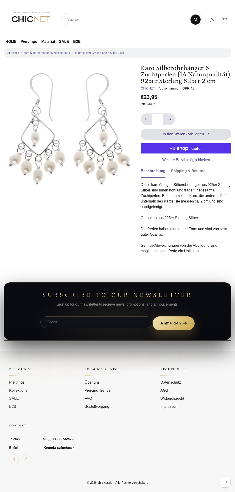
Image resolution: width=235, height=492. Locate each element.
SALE (64, 41)
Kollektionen (19, 390)
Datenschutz (170, 382)
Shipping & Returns (188, 171)
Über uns (92, 382)
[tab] (156, 172)
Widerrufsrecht (172, 398)
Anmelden (170, 323)
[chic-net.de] (31, 18)
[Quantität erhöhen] (169, 119)
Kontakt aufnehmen (59, 447)
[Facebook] (14, 459)
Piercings (29, 41)
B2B (77, 41)
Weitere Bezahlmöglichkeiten (186, 160)
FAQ (88, 398)
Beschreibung (153, 171)
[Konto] (212, 19)
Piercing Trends (97, 390)
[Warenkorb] (224, 19)
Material (48, 41)
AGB (164, 390)
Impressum (169, 406)
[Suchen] (195, 19)
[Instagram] (26, 459)
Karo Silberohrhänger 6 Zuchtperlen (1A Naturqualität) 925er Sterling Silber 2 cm (73, 53)
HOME (11, 41)
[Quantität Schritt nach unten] (146, 119)
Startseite (13, 53)
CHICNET (148, 88)
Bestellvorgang (97, 406)
